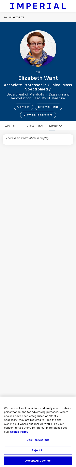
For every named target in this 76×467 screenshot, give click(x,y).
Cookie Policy (19, 431)
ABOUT (10, 126)
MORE (53, 126)
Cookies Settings (38, 439)
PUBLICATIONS (32, 126)
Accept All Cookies (37, 460)
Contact (23, 106)
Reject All (38, 450)
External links (48, 106)
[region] (38, 432)
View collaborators (38, 114)
